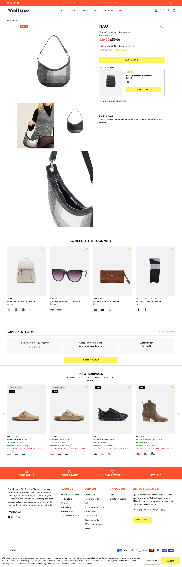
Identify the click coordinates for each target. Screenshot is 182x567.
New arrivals (91, 373)
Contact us (89, 494)
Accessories (107, 10)
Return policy (90, 511)
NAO (15, 20)
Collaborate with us (70, 515)
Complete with (108, 67)
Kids (95, 10)
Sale (120, 10)
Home (9, 20)
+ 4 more (31, 309)
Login (112, 494)
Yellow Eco (66, 507)
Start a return (90, 515)
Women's (73, 10)
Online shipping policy (94, 507)
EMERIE (129, 72)
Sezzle (87, 528)
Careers (64, 503)
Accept (170, 561)
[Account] (155, 10)
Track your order (92, 499)
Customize (152, 561)
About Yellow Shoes (70, 494)
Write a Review (122, 50)
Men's (85, 10)
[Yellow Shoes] (18, 10)
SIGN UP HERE (142, 519)
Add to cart (132, 60)
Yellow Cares (67, 511)
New (62, 10)
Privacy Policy (27, 563)
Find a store (66, 499)
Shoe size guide (91, 520)
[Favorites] (162, 10)
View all (91, 380)
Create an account (118, 499)
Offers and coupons (93, 524)
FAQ (86, 503)
